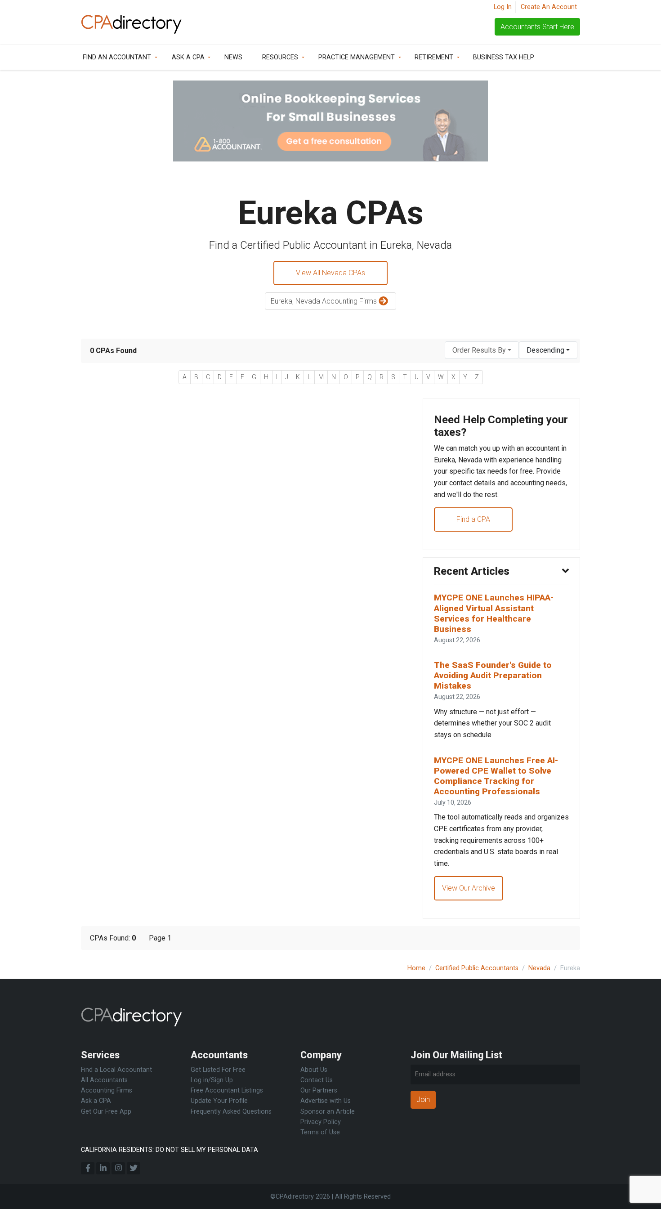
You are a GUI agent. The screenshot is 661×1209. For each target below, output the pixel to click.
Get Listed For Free (218, 1070)
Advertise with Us (325, 1101)
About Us (313, 1070)
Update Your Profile (219, 1101)
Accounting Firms (106, 1090)
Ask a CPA (188, 57)
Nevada (539, 968)
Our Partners (318, 1090)
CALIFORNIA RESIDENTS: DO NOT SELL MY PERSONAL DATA (169, 1150)
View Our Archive (468, 888)
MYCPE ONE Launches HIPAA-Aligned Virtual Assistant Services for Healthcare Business (494, 613)
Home (416, 968)
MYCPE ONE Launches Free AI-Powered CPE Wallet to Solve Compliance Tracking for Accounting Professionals (496, 776)
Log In (503, 7)
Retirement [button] (434, 57)
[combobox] (482, 350)
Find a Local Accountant (116, 1070)
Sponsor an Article (327, 1111)
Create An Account (549, 7)
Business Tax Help (503, 57)
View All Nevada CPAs (330, 273)
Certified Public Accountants (476, 968)
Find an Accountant (117, 57)
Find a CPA (473, 519)
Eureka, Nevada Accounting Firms (325, 301)
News (233, 57)
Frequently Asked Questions (231, 1111)
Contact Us (316, 1080)
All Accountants (104, 1080)
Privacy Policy (320, 1122)
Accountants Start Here (537, 26)
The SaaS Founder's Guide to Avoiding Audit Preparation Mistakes (493, 675)
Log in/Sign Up (212, 1080)
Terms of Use (320, 1132)
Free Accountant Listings (227, 1090)
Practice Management (356, 57)
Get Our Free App (106, 1111)
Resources (280, 57)
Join (423, 1099)
